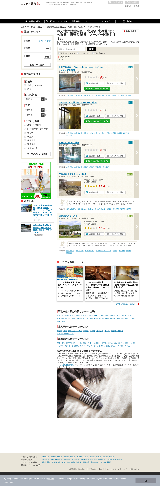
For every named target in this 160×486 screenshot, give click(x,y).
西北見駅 (121, 95)
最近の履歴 (132, 2)
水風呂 (86, 331)
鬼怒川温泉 (117, 459)
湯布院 (109, 459)
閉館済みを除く (101, 53)
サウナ (59, 331)
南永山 (79, 316)
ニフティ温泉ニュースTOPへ (126, 304)
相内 (73, 319)
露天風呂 (83, 343)
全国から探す (45, 41)
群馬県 (72, 457)
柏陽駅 (114, 95)
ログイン (128, 6)
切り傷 (67, 346)
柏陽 (96, 319)
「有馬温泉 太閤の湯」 (66, 365)
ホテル (107, 331)
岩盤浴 (30, 137)
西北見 (85, 319)
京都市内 (94, 462)
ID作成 (136, 6)
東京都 (79, 457)
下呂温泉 (75, 459)
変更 (47, 48)
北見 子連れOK (99, 95)
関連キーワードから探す (31, 465)
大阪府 (85, 457)
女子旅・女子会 (124, 346)
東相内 (79, 319)
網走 (63, 322)
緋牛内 (112, 319)
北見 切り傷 (92, 209)
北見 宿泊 (69, 95)
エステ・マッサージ (88, 346)
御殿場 (78, 462)
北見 (91, 319)
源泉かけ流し (111, 346)
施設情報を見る (94, 83)
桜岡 (91, 316)
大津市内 (102, 462)
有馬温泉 (58, 459)
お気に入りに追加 (116, 83)
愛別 (107, 316)
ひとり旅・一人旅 (75, 331)
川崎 (48, 462)
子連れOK (101, 346)
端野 (107, 319)
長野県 (98, 457)
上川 (118, 316)
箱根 (52, 459)
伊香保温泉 (84, 459)
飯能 (73, 462)
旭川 (58, 316)
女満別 (132, 319)
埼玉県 (53, 457)
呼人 (58, 322)
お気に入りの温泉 (115, 2)
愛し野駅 (128, 95)
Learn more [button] (9, 482)
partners (50, 479)
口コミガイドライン (112, 469)
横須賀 (54, 462)
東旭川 (85, 316)
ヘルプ (124, 469)
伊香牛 (101, 316)
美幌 (118, 319)
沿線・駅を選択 (37, 65)
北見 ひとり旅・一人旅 (102, 133)
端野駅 (122, 209)
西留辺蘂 (60, 319)
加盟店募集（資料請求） (77, 469)
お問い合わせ (134, 469)
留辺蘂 (67, 319)
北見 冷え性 (78, 95)
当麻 (96, 316)
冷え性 (92, 331)
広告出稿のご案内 (95, 469)
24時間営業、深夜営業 (37, 129)
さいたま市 (65, 462)
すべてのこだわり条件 (37, 154)
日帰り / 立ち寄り (35, 85)
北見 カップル (88, 95)
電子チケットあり (68, 53)
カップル (99, 331)
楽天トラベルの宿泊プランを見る (97, 88)
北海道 (92, 457)
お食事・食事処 (117, 331)
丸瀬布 (124, 316)
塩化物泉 (75, 346)
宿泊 (65, 331)
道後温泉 (93, 459)
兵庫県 (66, 457)
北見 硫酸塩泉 (81, 209)
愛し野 (101, 319)
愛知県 (105, 457)
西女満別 (124, 319)
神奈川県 (45, 457)
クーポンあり (85, 53)
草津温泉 (45, 459)
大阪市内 (86, 462)
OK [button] (146, 481)
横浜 (44, 462)
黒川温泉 (101, 459)
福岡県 (111, 457)
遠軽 (129, 316)
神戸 (109, 462)
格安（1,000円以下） (65, 334)
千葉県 (59, 457)
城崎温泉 (67, 459)
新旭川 (72, 316)
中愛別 (112, 316)
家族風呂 (31, 144)
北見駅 (108, 95)
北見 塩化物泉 (71, 209)
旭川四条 (65, 316)
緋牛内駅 (69, 253)
